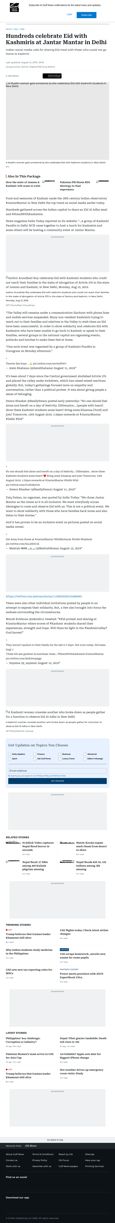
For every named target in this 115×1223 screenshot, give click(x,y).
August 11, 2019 (64, 368)
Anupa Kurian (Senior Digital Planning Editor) (30, 66)
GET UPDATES (57, 781)
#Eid (75, 480)
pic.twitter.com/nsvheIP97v (49, 363)
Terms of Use (59, 776)
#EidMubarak (63, 539)
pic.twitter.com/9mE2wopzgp (23, 658)
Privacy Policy (43, 776)
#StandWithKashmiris (71, 654)
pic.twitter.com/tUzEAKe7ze (23, 484)
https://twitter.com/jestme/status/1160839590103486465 (44, 596)
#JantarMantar (54, 480)
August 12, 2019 (70, 548)
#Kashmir (86, 539)
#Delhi (68, 480)
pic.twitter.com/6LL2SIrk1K (22, 543)
